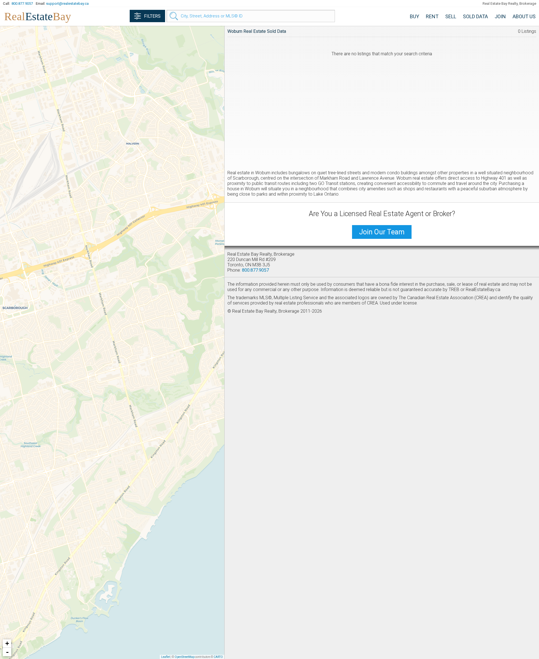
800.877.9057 (22, 3)
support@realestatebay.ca (67, 3)
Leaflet (165, 656)
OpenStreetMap (185, 656)
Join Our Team (382, 232)
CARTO (218, 656)
